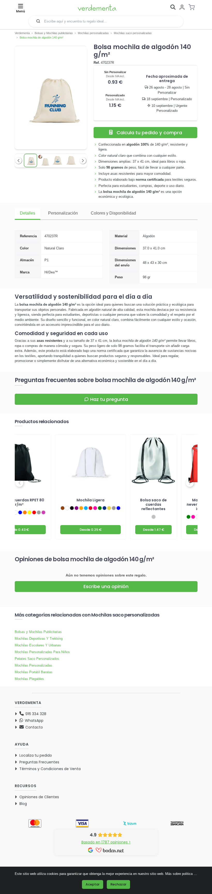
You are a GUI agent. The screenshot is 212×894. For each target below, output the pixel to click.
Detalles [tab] (27, 213)
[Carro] (193, 7)
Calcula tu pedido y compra (149, 132)
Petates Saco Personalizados (37, 659)
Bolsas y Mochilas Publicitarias (38, 632)
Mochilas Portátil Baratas (33, 672)
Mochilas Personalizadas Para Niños (42, 652)
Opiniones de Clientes (39, 797)
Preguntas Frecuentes (39, 762)
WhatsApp (33, 720)
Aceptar (93, 884)
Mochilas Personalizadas (33, 665)
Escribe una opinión (106, 586)
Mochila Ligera (90, 500)
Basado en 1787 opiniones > (106, 842)
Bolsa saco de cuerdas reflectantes (153, 504)
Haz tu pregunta (109, 399)
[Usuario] (182, 7)
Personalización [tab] (63, 213)
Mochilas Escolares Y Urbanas (38, 645)
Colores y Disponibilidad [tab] (113, 213)
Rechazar (118, 884)
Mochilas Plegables (29, 679)
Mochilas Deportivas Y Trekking (39, 638)
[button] (38, 21)
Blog (23, 803)
